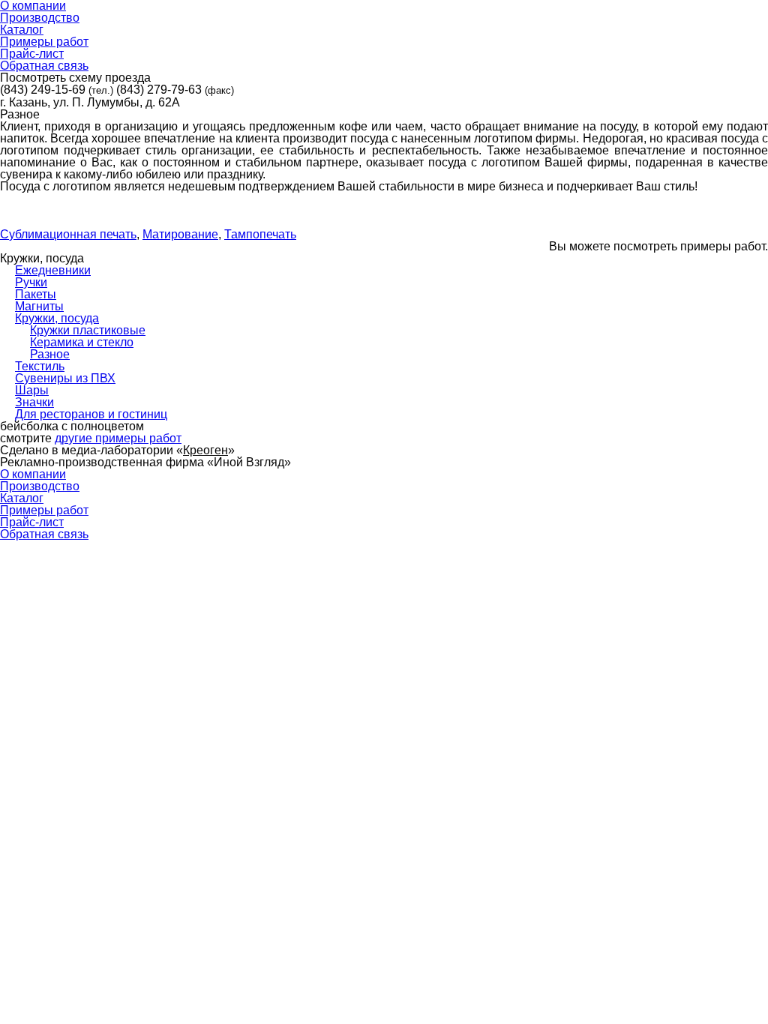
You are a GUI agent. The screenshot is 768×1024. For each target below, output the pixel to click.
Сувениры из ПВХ (65, 378)
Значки (34, 402)
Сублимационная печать (68, 234)
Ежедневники (53, 270)
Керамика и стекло (82, 342)
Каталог (22, 498)
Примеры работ (44, 510)
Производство (40, 486)
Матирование (180, 234)
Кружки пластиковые (88, 330)
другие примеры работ (118, 438)
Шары (32, 390)
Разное (50, 354)
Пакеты (35, 294)
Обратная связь (44, 534)
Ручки (31, 282)
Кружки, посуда (57, 318)
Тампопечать (260, 234)
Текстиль (39, 366)
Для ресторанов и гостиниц (91, 414)
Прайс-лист (32, 522)
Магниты (39, 306)
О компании (33, 474)
